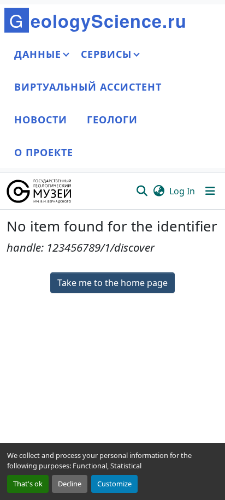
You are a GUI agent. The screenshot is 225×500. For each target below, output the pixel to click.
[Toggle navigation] (210, 191)
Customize (114, 484)
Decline (69, 484)
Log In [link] (182, 191)
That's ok (28, 484)
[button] (40, 191)
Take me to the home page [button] (112, 283)
